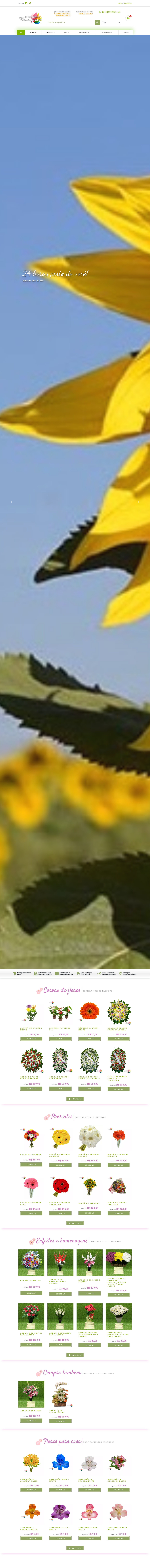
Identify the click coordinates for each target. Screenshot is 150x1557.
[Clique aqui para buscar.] (97, 22)
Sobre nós (33, 32)
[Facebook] (26, 3)
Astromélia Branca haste (86, 1480)
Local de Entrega (106, 32)
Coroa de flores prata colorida (117, 1029)
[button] (11, 502)
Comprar (31, 1039)
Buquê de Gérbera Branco (88, 1155)
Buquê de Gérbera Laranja (118, 1155)
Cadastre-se (128, 3)
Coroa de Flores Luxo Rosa (59, 1078)
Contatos (126, 32)
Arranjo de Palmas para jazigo (60, 1334)
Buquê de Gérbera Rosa (30, 1203)
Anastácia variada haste (31, 1029)
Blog (65, 32)
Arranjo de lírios (31, 1411)
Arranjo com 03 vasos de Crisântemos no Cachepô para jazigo (117, 1282)
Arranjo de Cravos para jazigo (31, 1334)
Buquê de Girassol (89, 1203)
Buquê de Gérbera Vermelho (59, 1203)
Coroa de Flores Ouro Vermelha (30, 1078)
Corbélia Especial (31, 1280)
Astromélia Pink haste (88, 1528)
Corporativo (83, 32)
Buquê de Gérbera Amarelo (59, 1155)
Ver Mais (76, 1099)
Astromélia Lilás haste (59, 1528)
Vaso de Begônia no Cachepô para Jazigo (88, 1334)
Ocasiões (50, 32)
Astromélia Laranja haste (28, 1528)
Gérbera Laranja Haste (88, 1029)
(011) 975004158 (111, 11)
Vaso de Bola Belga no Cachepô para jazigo (118, 1334)
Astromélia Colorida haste (117, 1480)
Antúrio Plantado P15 (60, 1029)
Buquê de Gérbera (30, 1155)
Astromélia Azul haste (59, 1480)
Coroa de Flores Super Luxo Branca (89, 1078)
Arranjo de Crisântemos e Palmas (57, 1281)
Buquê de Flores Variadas (117, 1203)
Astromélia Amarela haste (29, 1480)
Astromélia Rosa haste (117, 1528)
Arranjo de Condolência (57, 1411)
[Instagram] (29, 3)
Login (120, 3)
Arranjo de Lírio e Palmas (89, 1281)
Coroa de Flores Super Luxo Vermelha (117, 1078)
